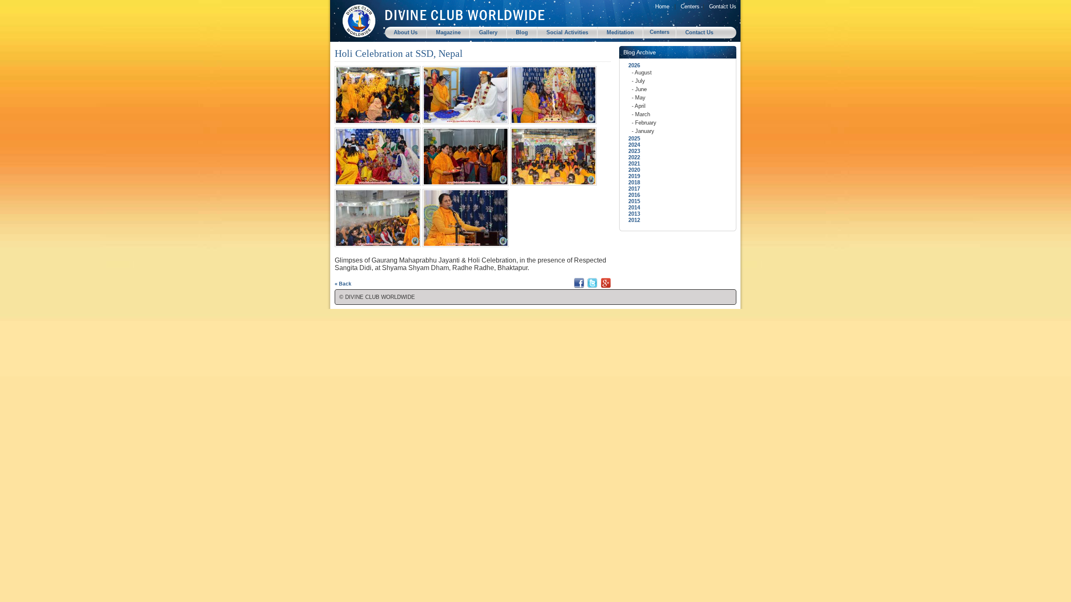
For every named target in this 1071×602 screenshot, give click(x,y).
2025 (631, 138)
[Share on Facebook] (579, 286)
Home (662, 6)
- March (641, 114)
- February (644, 123)
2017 (631, 189)
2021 (631, 164)
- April (639, 106)
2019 (631, 176)
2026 (631, 65)
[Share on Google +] (606, 286)
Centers (690, 6)
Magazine (448, 32)
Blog (522, 32)
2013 (631, 214)
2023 (631, 151)
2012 (631, 220)
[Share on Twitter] (592, 286)
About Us (406, 32)
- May (639, 97)
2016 (631, 195)
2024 (631, 145)
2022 (631, 157)
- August (642, 72)
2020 (631, 170)
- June (639, 89)
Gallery (488, 32)
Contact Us (722, 6)
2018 (631, 182)
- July (638, 81)
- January (643, 131)
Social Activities (567, 32)
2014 (631, 207)
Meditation (620, 32)
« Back (343, 284)
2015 (631, 201)
